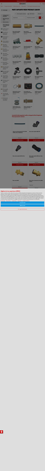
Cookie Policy (14, 200)
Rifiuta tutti (22, 205)
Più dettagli (3, 200)
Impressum (19, 200)
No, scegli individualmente (22, 209)
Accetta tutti (22, 202)
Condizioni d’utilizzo (26, 200)
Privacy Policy (8, 200)
